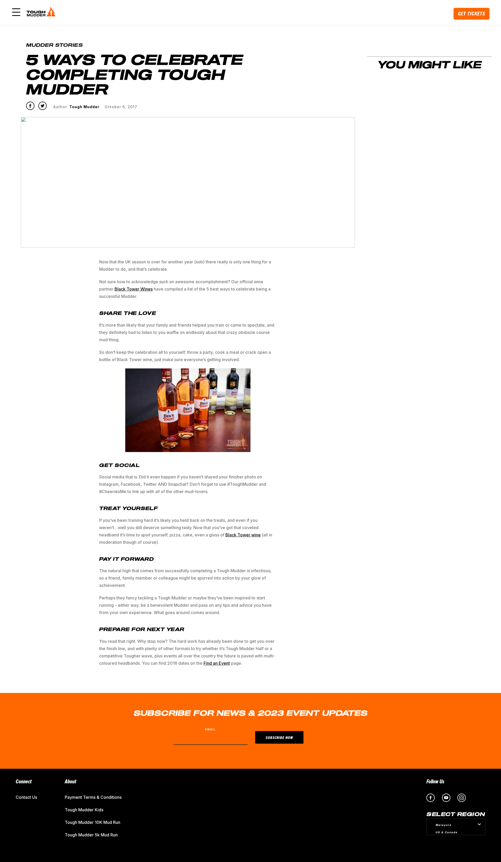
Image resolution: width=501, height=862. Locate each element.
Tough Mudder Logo (42, 12)
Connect (24, 781)
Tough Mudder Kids (84, 809)
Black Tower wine (243, 534)
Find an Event (217, 663)
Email (210, 729)
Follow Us (435, 781)
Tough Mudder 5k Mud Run (91, 834)
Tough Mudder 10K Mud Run (92, 822)
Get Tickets (471, 13)
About (70, 781)
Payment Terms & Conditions (93, 797)
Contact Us (26, 797)
